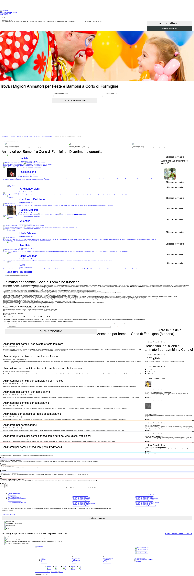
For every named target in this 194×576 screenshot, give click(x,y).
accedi (2, 12)
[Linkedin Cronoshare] (141, 553)
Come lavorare (76, 558)
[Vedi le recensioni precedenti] (2, 485)
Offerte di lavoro (76, 560)
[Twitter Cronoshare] (141, 551)
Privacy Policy (54, 572)
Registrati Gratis (9, 514)
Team (42, 558)
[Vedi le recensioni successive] (6, 485)
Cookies (61, 572)
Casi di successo (107, 561)
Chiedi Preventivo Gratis (156, 342)
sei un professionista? (5, 13)
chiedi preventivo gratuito (10, 12)
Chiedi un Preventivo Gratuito (178, 533)
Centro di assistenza (139, 558)
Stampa (43, 561)
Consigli (74, 561)
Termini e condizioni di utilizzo (42, 572)
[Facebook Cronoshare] (142, 549)
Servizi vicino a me (108, 558)
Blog (42, 560)
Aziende (74, 563)
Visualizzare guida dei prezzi (20, 272)
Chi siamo (43, 559)
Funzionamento (107, 559)
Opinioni (105, 560)
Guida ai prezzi (107, 563)
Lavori (73, 559)
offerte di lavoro (4, 14)
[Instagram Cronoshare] (142, 547)
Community (44, 563)
